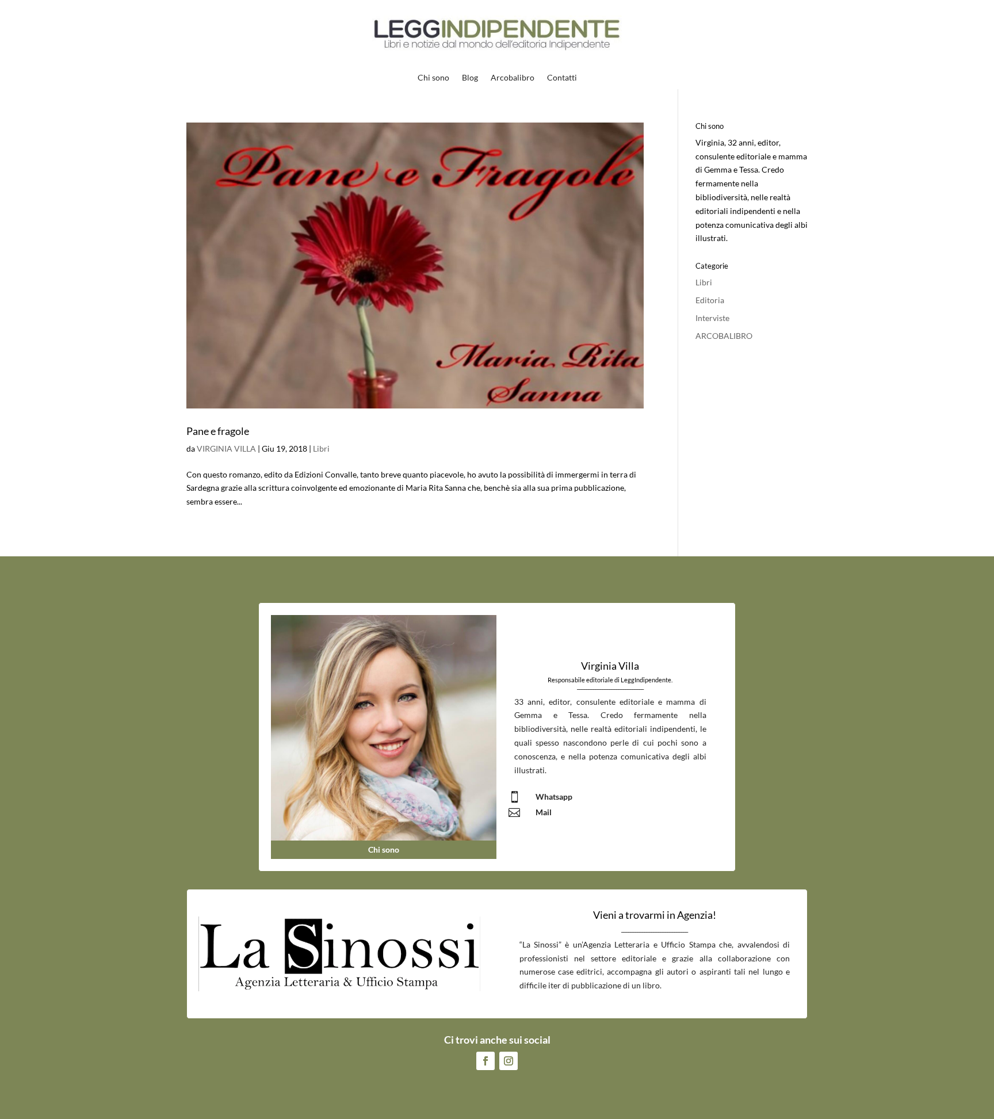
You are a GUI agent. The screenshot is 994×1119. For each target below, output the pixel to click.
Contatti (562, 78)
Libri (321, 448)
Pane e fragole (217, 431)
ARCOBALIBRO (723, 336)
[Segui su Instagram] (508, 1061)
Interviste (712, 318)
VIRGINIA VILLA (226, 448)
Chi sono (433, 78)
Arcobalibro (512, 78)
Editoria (709, 300)
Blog (470, 78)
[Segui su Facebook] (485, 1061)
